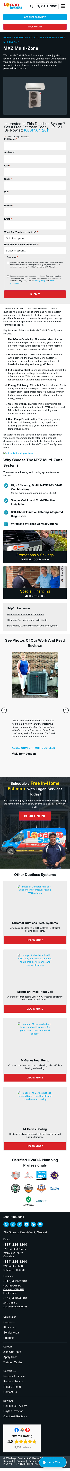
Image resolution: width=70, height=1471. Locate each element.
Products (21, 37)
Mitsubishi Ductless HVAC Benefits (25, 614)
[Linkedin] (26, 1224)
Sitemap (21, 1461)
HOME (7, 37)
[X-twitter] (19, 1224)
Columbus (8, 1256)
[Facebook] (6, 1224)
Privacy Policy (39, 281)
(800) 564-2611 (37, 130)
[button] (31, 6)
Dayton (7, 1239)
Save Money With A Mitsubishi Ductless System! (32, 625)
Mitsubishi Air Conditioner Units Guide (27, 620)
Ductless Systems (44, 37)
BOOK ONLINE (35, 26)
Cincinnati (8, 1276)
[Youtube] (40, 1224)
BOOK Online (35, 816)
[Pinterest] (33, 1224)
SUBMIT (35, 294)
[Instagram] (13, 1224)
